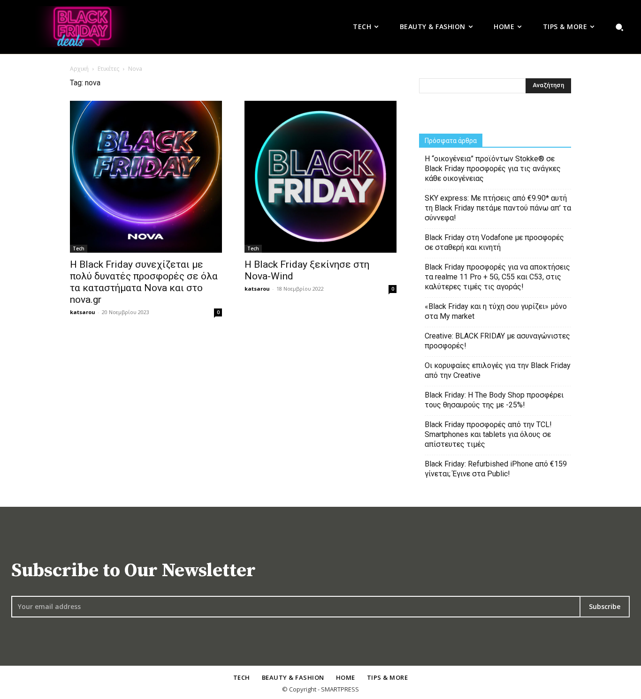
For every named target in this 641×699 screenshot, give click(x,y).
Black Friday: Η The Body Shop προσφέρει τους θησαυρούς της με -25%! (494, 400)
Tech (78, 248)
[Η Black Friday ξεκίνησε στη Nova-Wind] (320, 177)
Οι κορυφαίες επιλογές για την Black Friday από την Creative (498, 370)
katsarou (82, 312)
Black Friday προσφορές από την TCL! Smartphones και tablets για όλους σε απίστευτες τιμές (488, 434)
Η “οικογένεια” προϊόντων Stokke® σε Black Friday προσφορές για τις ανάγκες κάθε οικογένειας (493, 168)
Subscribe (604, 606)
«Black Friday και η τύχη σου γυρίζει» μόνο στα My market (496, 311)
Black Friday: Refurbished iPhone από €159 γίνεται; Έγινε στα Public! (496, 468)
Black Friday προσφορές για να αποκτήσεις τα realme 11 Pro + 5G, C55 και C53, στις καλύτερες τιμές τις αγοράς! (497, 277)
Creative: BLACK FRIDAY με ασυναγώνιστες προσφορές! (497, 340)
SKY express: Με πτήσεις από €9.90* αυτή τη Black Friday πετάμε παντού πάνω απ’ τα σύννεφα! (498, 208)
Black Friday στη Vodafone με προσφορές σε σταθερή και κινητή (494, 242)
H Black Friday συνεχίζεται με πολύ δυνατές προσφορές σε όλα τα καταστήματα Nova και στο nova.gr (144, 282)
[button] (620, 27)
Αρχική (79, 69)
